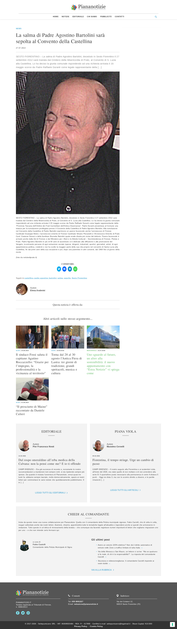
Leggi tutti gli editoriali (50, 493)
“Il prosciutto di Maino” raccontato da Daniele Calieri (31, 410)
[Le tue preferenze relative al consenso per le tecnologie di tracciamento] (172, 624)
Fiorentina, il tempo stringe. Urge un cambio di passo (123, 462)
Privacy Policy (80, 626)
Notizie (65, 16)
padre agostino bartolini (45, 278)
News (18, 29)
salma (60, 278)
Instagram (28, 613)
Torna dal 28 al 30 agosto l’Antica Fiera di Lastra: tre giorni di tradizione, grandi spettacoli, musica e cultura (66, 363)
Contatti (119, 16)
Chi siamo (92, 16)
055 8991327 (77, 601)
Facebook (18, 613)
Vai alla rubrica (101, 570)
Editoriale (78, 16)
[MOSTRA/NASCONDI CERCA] (155, 17)
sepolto (67, 278)
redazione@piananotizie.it (86, 604)
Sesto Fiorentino (79, 278)
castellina (28, 278)
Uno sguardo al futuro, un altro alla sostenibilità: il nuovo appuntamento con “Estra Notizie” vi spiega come (103, 363)
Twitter (23, 613)
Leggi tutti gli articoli (124, 490)
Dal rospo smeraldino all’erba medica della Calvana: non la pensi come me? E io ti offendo (50, 462)
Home (55, 16)
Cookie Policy (96, 626)
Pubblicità (106, 16)
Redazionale (92, 350)
